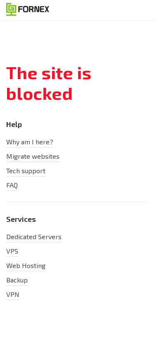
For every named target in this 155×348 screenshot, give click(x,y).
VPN (12, 294)
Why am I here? (29, 142)
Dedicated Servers (34, 236)
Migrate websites (33, 156)
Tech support (25, 170)
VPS (12, 251)
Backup (17, 280)
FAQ (12, 185)
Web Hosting (25, 265)
